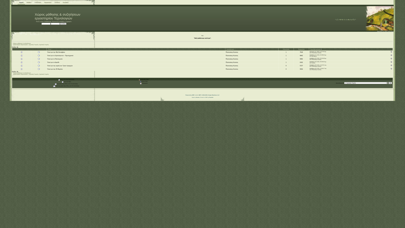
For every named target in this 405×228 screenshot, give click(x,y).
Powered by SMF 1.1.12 (192, 95)
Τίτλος (49, 49)
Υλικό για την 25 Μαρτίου (55, 69)
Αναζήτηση (37, 2)
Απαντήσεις (286, 49)
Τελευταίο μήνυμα (315, 49)
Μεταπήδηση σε (340, 83)
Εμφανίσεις (301, 49)
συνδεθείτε (62, 21)
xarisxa (313, 62)
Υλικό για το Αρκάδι (53, 62)
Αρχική (21, 2)
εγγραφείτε (69, 21)
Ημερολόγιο (47, 2)
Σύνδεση (57, 2)
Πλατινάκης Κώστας (232, 52)
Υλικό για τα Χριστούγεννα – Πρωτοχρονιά (60, 55)
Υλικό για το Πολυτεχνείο (54, 59)
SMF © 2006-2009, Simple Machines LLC (209, 95)
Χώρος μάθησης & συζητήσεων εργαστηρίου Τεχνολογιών (22, 44)
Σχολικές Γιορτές (33, 44)
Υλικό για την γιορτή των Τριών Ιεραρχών (60, 65)
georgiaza (314, 56)
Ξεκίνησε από (230, 49)
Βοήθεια (29, 2)
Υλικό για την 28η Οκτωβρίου (56, 52)
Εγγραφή (65, 2)
